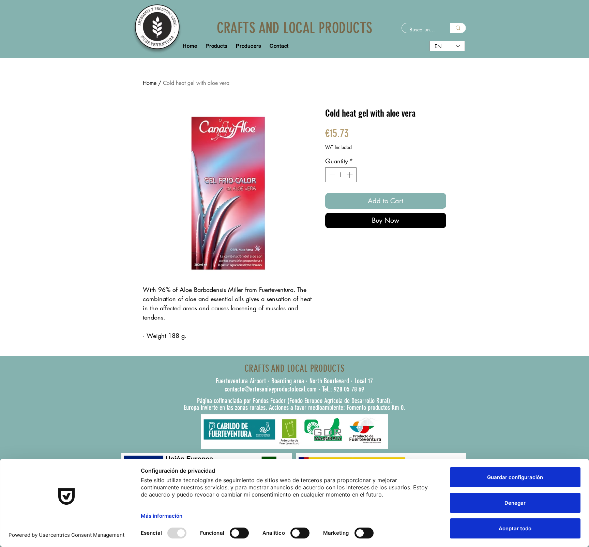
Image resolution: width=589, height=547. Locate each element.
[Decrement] (331, 175)
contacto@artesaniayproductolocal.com (271, 389)
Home (149, 83)
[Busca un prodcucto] (458, 28)
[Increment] (350, 175)
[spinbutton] (341, 175)
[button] (248, 46)
